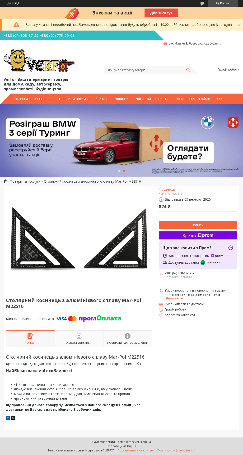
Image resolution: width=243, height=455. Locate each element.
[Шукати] (188, 70)
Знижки (101, 98)
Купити (198, 225)
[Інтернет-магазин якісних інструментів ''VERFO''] (39, 61)
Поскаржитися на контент (136, 450)
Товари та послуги (73, 98)
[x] (13, 418)
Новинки (121, 98)
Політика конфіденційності (176, 450)
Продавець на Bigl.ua (121, 446)
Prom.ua (145, 442)
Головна (21, 98)
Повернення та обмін (192, 98)
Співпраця (43, 98)
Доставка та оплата (152, 98)
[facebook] (8, 418)
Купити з (190, 235)
